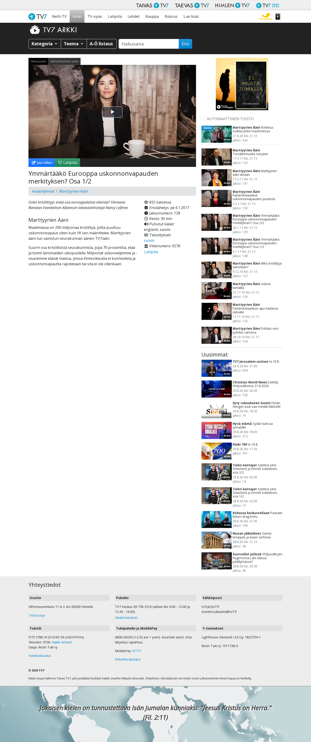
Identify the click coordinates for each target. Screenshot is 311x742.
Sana (278, 16)
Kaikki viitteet (62, 642)
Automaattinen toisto (230, 118)
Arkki (77, 16)
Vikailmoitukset (126, 617)
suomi (149, 240)
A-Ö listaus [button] (101, 44)
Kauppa (152, 16)
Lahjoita (115, 16)
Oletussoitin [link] (38, 61)
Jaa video (44, 162)
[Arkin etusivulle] (53, 29)
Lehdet (134, 16)
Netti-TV (59, 16)
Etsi (185, 44)
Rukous (171, 16)
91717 (136, 651)
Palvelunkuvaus (39, 655)
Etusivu (38, 16)
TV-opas (94, 16)
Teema (72, 44)
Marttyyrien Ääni (73, 191)
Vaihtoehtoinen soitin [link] (64, 61)
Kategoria (42, 44)
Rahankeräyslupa (127, 659)
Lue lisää (191, 16)
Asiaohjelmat (43, 191)
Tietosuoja (36, 615)
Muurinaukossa (265, 16)
